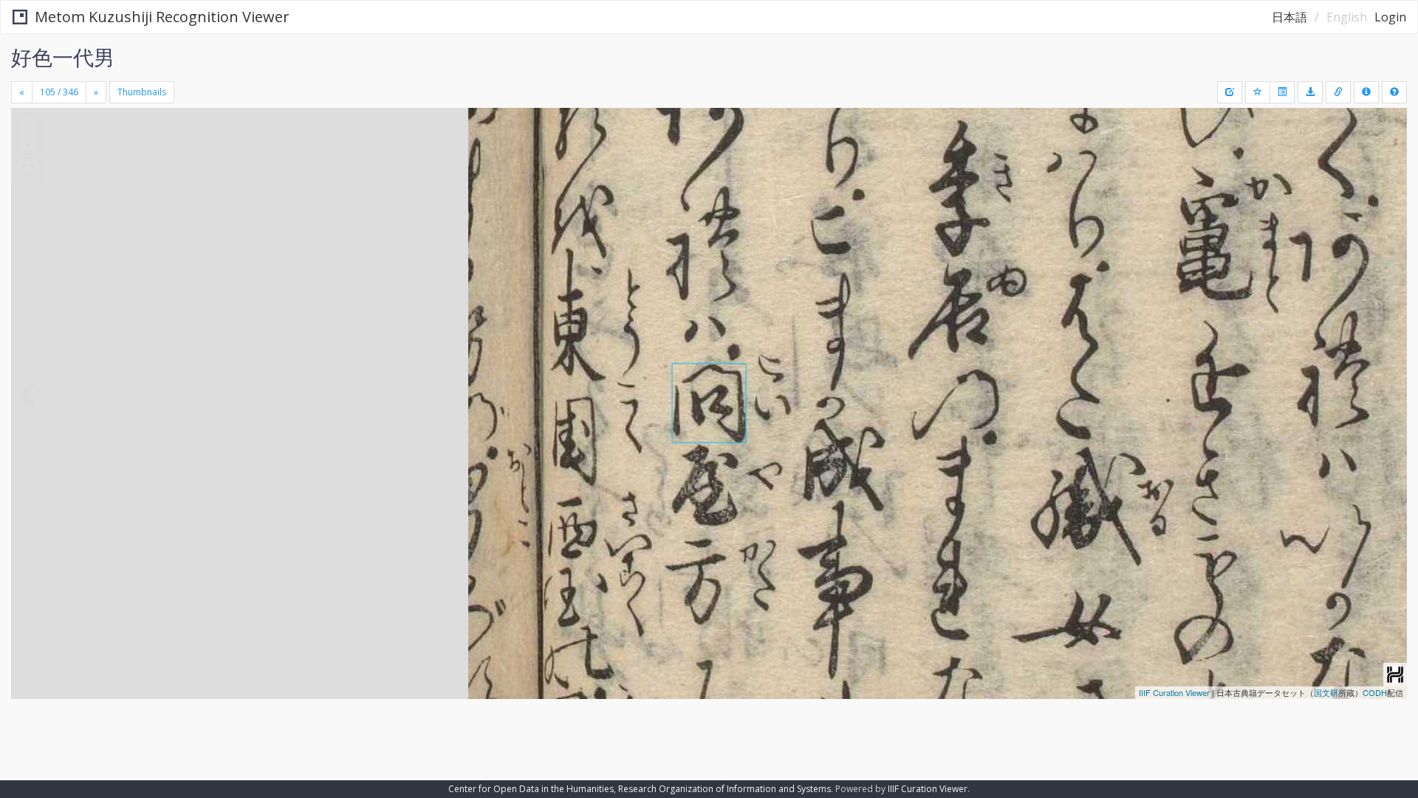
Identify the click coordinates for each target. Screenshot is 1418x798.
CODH (1375, 692)
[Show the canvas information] (1338, 92)
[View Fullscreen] (28, 170)
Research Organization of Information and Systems (724, 788)
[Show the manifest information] (1366, 92)
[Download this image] (1310, 92)
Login (1390, 17)
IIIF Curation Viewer (1174, 692)
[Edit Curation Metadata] (1229, 92)
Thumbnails (141, 92)
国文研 (1326, 692)
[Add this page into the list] (1257, 92)
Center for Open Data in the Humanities (531, 788)
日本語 (1289, 17)
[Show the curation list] (1282, 92)
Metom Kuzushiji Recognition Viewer (162, 17)
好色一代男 (62, 57)
